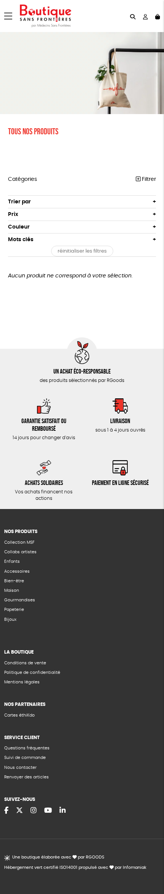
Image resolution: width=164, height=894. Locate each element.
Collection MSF (19, 542)
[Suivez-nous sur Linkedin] (62, 810)
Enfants (12, 561)
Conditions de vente (25, 663)
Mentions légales (22, 682)
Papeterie (14, 609)
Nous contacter (20, 767)
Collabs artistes (20, 552)
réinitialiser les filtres (82, 251)
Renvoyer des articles (26, 777)
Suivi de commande (25, 757)
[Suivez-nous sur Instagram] (34, 810)
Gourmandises (19, 600)
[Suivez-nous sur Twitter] (19, 810)
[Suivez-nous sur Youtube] (48, 810)
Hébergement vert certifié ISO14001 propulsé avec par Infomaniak (75, 867)
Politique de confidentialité (32, 672)
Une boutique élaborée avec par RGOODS (58, 857)
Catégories (22, 179)
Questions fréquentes (27, 748)
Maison (11, 590)
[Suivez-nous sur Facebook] (6, 810)
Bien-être (14, 581)
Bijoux (10, 619)
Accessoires (17, 571)
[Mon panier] (157, 16)
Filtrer (148, 179)
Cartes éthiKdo (19, 715)
